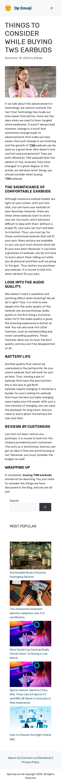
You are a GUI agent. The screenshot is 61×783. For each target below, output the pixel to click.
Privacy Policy (30, 762)
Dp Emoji (23, 8)
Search (14, 500)
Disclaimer (45, 757)
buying (28, 475)
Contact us (29, 757)
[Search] (45, 507)
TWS (8, 178)
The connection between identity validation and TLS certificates (27, 613)
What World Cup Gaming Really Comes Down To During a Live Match (29, 654)
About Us (14, 757)
